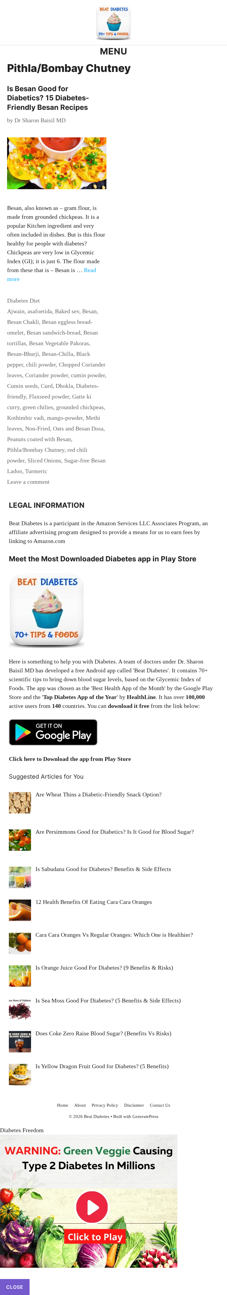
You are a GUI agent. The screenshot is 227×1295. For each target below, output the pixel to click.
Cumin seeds (22, 386)
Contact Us (160, 1105)
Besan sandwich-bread (53, 332)
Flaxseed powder (49, 396)
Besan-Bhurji (23, 354)
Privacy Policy (105, 1105)
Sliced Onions (44, 460)
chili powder (41, 364)
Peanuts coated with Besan (39, 439)
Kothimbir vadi (25, 417)
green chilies (37, 407)
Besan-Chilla (57, 354)
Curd (47, 386)
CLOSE (14, 1287)
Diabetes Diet (23, 300)
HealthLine (141, 697)
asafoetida (39, 311)
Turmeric (36, 471)
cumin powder (88, 375)
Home (62, 1105)
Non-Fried (37, 428)
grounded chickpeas (80, 407)
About (80, 1105)
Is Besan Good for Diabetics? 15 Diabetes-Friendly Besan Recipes (48, 97)
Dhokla (64, 386)
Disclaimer (134, 1105)
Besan (89, 311)
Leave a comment (28, 481)
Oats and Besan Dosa (78, 428)
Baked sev (67, 311)
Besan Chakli (23, 322)
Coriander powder (46, 375)
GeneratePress (145, 1116)
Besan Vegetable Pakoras (59, 343)
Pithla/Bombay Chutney (35, 449)
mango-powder (65, 417)
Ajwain (16, 311)
